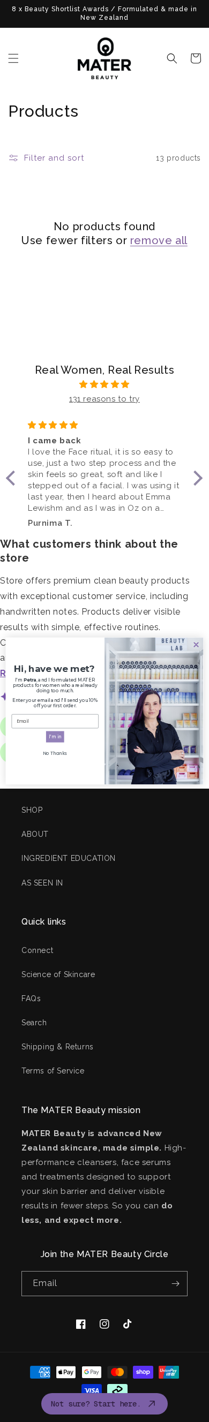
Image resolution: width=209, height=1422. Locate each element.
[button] (13, 58)
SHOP (31, 810)
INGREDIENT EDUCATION (68, 858)
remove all (159, 240)
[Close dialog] (196, 644)
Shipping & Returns (57, 1046)
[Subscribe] (175, 1283)
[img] (104, 384)
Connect (37, 950)
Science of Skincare (58, 974)
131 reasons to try (104, 399)
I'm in (55, 736)
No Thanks (55, 753)
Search (34, 1022)
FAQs (31, 998)
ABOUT (35, 834)
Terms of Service (53, 1070)
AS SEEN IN (42, 883)
